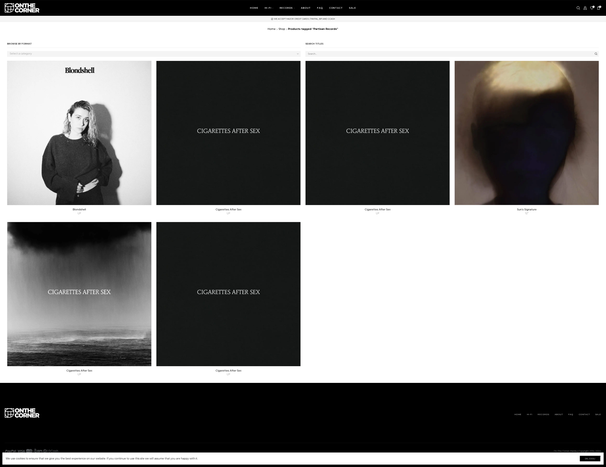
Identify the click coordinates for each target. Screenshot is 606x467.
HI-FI (529, 414)
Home (271, 28)
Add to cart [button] (593, 191)
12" (527, 213)
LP (79, 213)
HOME (254, 7)
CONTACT (336, 7)
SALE (352, 7)
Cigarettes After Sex (228, 209)
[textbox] (151, 53)
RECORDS (543, 414)
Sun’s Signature (527, 209)
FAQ (320, 7)
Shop (282, 28)
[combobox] (154, 54)
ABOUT (306, 7)
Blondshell (79, 209)
